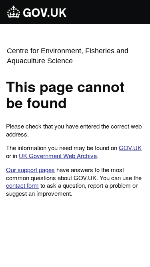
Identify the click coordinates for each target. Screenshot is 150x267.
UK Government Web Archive (58, 155)
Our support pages (30, 169)
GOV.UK (130, 147)
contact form (22, 185)
